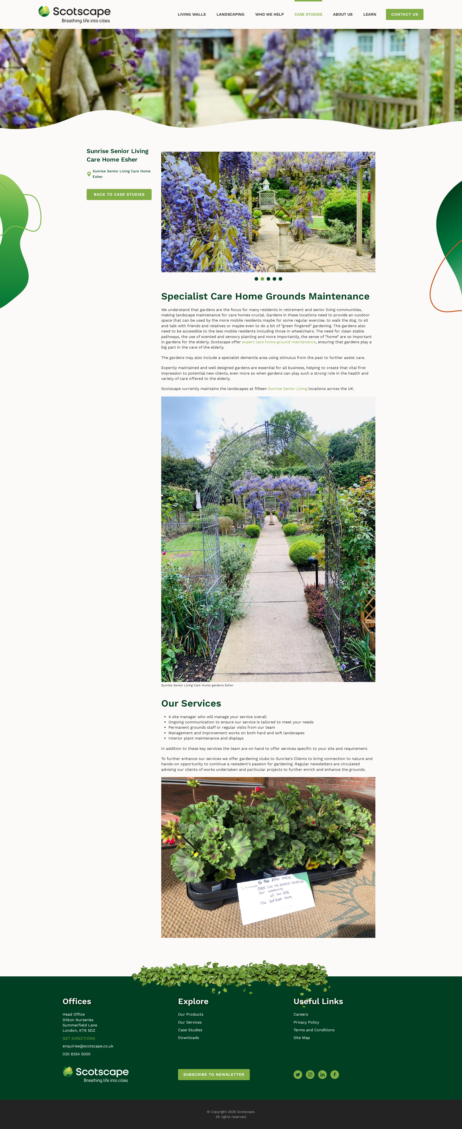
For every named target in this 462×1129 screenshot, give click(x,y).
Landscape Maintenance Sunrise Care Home (274, 279)
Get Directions (79, 1038)
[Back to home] (74, 14)
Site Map (302, 1037)
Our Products (190, 1014)
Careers (301, 1014)
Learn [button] (369, 14)
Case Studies (308, 14)
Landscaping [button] (230, 14)
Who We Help (269, 14)
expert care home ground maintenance (279, 342)
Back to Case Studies (119, 194)
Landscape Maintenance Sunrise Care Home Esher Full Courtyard (268, 279)
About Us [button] (343, 14)
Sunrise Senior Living (287, 388)
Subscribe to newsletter (213, 1074)
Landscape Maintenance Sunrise (280, 279)
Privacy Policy (306, 1022)
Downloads (188, 1037)
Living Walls (192, 14)
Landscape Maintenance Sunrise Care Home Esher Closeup (256, 279)
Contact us (404, 14)
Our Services (190, 1022)
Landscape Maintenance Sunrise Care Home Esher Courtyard (262, 279)
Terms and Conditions (314, 1030)
